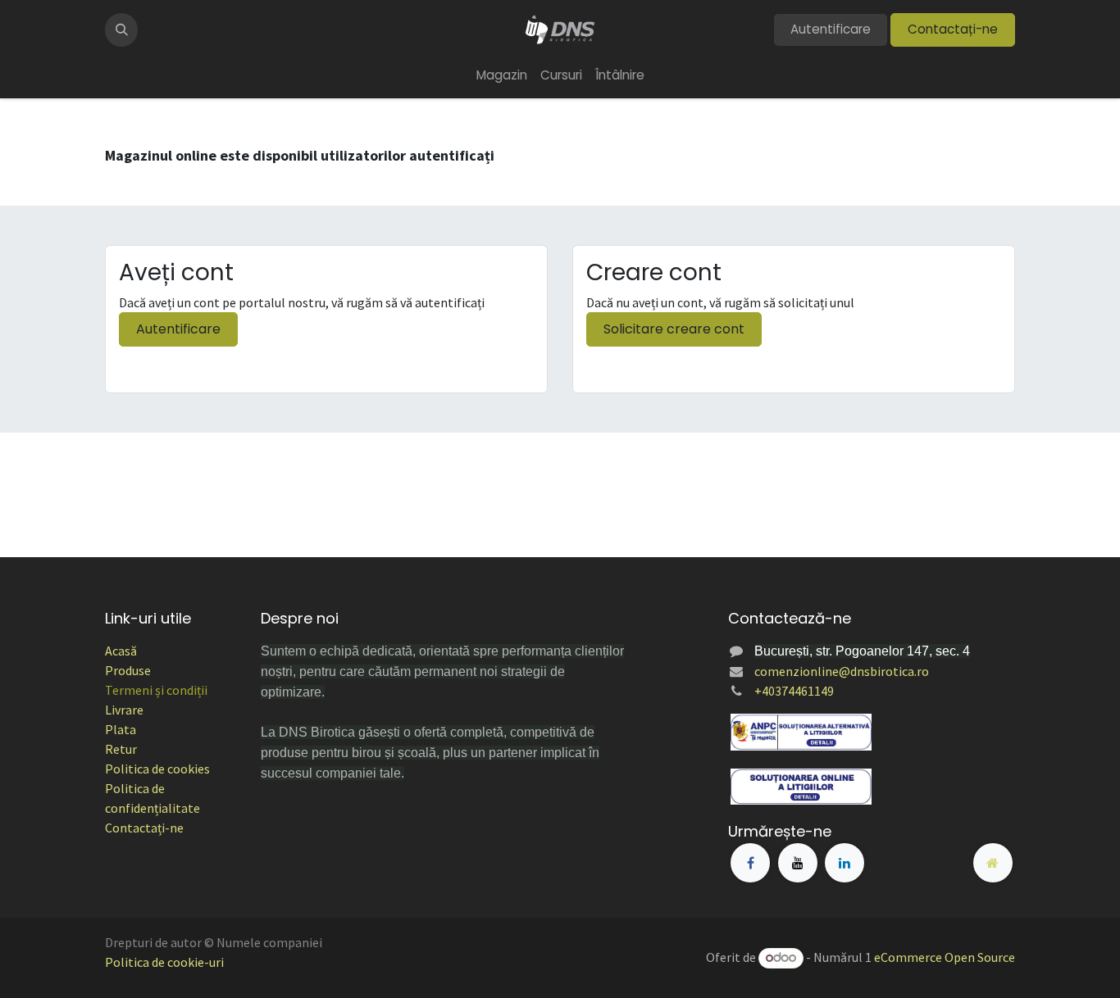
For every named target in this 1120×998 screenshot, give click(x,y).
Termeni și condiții (156, 690)
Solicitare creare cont (673, 329)
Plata (120, 729)
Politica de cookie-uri (164, 962)
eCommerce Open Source (944, 957)
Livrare (124, 709)
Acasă (121, 650)
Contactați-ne (953, 29)
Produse (128, 670)
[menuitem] (502, 76)
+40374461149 (794, 691)
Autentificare (830, 29)
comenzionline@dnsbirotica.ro (841, 671)
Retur (121, 749)
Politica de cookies (157, 768)
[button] (121, 29)
